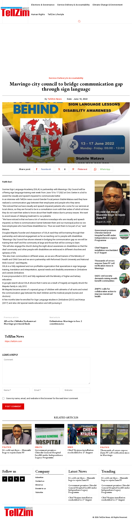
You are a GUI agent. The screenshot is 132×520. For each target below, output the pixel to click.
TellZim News (55, 99)
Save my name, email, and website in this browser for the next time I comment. (42, 398)
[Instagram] (10, 478)
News (70, 447)
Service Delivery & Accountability (66, 78)
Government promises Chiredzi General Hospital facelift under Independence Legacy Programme (106, 235)
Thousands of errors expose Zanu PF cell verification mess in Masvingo (104, 264)
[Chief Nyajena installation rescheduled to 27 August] (124, 250)
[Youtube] (22, 478)
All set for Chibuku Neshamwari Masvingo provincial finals (20, 322)
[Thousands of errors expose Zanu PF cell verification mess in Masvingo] (124, 264)
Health (38, 447)
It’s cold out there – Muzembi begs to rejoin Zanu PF (110, 214)
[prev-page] (118, 185)
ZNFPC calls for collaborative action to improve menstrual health (105, 293)
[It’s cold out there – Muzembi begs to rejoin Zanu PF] (112, 202)
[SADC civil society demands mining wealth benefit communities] (124, 278)
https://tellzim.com (13, 341)
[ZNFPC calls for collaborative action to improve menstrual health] (124, 292)
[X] (16, 478)
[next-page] (124, 185)
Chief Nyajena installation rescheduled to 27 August (106, 250)
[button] (79, 21)
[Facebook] (4, 478)
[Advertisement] (66, 47)
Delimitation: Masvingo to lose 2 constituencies (66, 322)
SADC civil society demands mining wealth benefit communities (106, 278)
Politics (6, 447)
